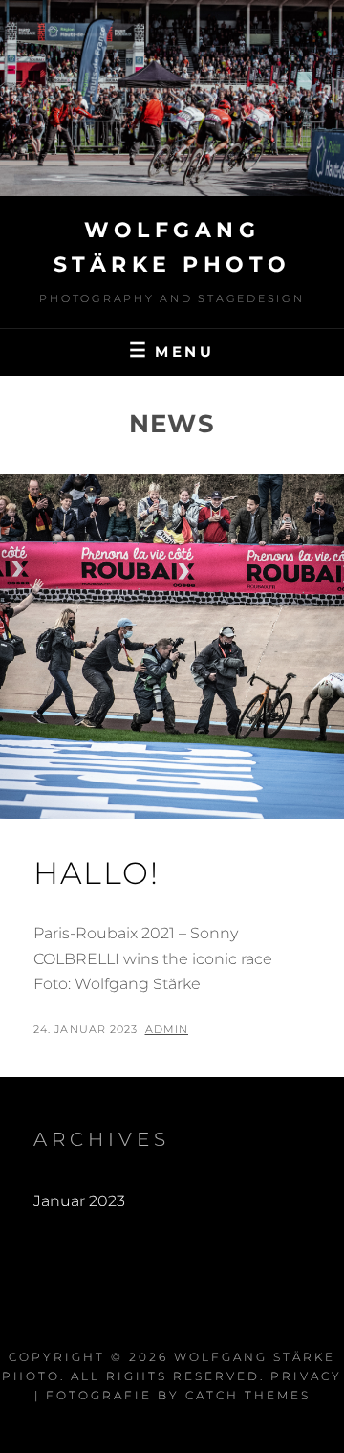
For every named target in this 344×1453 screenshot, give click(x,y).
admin (167, 1029)
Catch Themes (248, 1395)
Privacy (306, 1376)
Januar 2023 (79, 1201)
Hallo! (96, 873)
